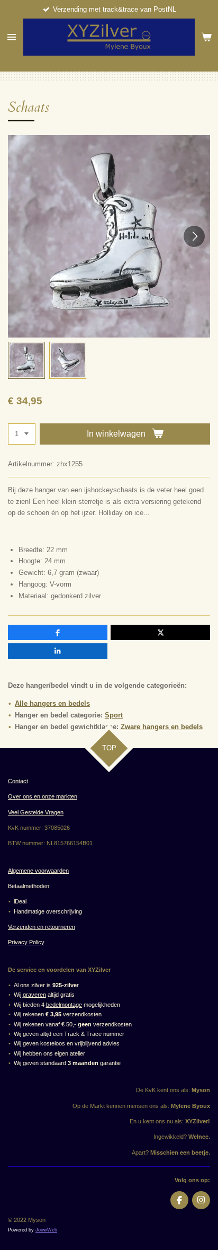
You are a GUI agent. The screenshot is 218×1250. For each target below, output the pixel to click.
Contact (18, 781)
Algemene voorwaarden (38, 870)
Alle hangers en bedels (52, 703)
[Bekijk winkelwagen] (206, 37)
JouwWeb (46, 1230)
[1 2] (21, 434)
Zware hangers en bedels (162, 727)
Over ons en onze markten (42, 796)
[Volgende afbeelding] (194, 236)
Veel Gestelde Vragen (35, 812)
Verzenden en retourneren (41, 927)
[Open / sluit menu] (11, 37)
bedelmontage (64, 1004)
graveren (34, 994)
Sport (114, 715)
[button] (26, 360)
